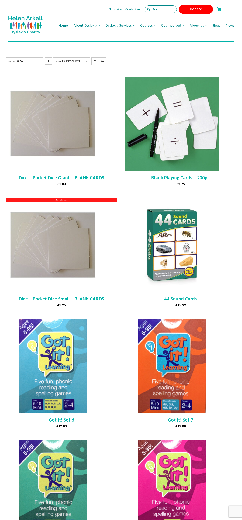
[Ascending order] (48, 61)
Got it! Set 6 (61, 420)
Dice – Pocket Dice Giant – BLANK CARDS (61, 178)
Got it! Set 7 (180, 420)
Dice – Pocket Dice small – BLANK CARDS (61, 299)
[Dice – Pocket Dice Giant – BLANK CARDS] (53, 80)
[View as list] (102, 61)
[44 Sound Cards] (172, 201)
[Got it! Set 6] (53, 322)
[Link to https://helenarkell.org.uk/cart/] (219, 9)
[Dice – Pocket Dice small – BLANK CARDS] (53, 201)
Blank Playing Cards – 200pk (180, 178)
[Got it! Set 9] (172, 443)
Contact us (132, 9)
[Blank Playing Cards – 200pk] (172, 80)
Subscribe (115, 9)
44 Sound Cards (180, 299)
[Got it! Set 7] (172, 322)
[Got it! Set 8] (53, 443)
